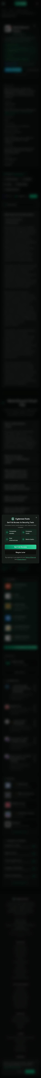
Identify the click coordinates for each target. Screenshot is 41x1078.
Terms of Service (30, 557)
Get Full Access (20, 547)
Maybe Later (20, 552)
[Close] (36, 517)
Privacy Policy (21, 559)
